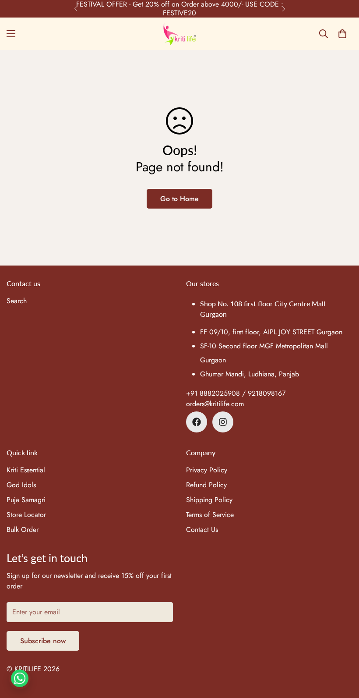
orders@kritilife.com (215, 404)
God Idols (21, 485)
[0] (342, 34)
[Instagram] (222, 421)
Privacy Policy (206, 470)
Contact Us (202, 529)
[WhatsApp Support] (20, 678)
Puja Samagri (26, 500)
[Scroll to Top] (342, 650)
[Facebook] (196, 421)
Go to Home (179, 199)
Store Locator (26, 515)
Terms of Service (210, 515)
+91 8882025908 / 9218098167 (235, 393)
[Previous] (75, 9)
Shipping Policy (209, 500)
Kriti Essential (26, 470)
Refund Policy (206, 485)
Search (17, 301)
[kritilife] (179, 34)
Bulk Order (23, 529)
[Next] (283, 9)
